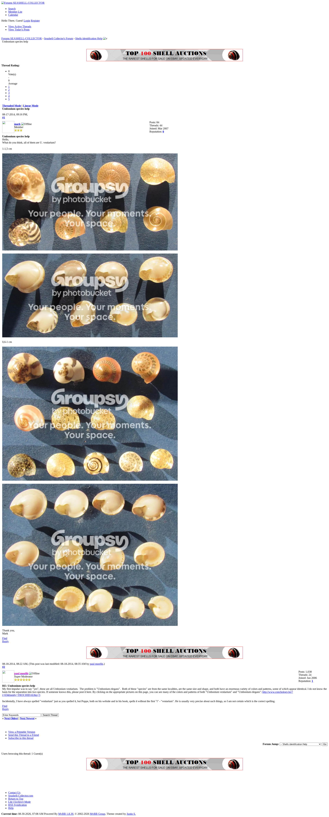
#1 (3, 117)
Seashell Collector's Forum (58, 38)
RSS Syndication (17, 804)
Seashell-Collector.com (20, 795)
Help (11, 808)
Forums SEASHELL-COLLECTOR (21, 38)
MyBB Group (97, 813)
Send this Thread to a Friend (23, 735)
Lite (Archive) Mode (19, 801)
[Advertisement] (63, 780)
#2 (3, 666)
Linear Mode (30, 105)
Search (12, 8)
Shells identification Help (88, 38)
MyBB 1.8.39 (65, 813)
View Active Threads (19, 26)
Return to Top (15, 798)
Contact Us (14, 792)
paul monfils (96, 663)
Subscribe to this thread (20, 738)
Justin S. (131, 813)
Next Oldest (11, 718)
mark (17, 124)
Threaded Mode (11, 105)
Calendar (13, 14)
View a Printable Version (21, 731)
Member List (15, 11)
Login (27, 20)
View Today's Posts (18, 29)
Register (35, 20)
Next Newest (27, 718)
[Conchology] (164, 60)
